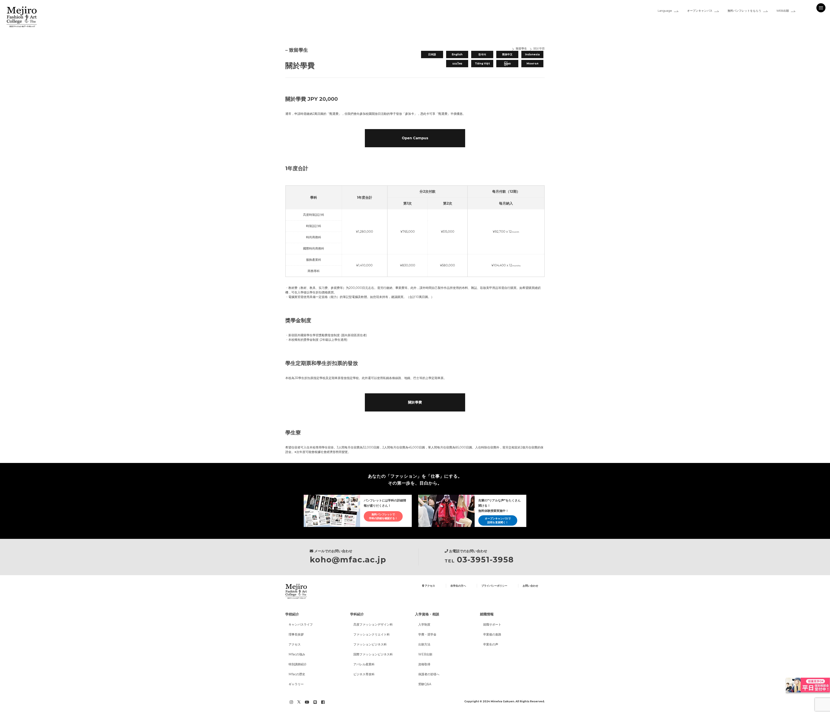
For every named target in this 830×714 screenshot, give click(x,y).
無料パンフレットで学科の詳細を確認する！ (383, 516)
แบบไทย (457, 63)
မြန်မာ (507, 63)
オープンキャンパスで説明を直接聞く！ (498, 520)
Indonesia (532, 54)
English (457, 54)
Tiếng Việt (482, 63)
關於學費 (539, 48)
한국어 (482, 54)
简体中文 (507, 54)
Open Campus (415, 138)
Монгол (532, 63)
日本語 (432, 54)
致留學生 (521, 48)
